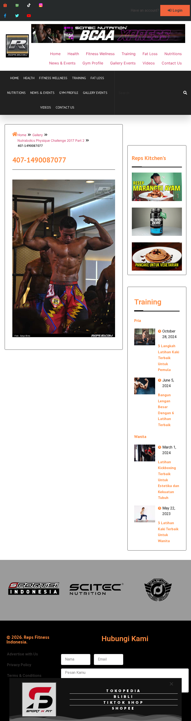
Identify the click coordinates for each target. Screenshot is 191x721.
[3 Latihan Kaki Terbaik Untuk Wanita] (144, 513)
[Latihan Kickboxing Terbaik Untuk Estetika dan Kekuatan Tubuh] (144, 453)
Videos (45, 107)
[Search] (185, 93)
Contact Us (65, 107)
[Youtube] (29, 16)
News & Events (42, 93)
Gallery (37, 135)
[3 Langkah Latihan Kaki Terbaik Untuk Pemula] (144, 337)
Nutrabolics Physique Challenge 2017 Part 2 (50, 140)
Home (14, 78)
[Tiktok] (29, 5)
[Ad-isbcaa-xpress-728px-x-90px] (108, 41)
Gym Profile (68, 93)
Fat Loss (97, 78)
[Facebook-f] (5, 16)
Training (79, 78)
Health (29, 78)
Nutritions (16, 93)
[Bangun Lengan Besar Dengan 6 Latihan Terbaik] (144, 386)
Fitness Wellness (53, 78)
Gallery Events (95, 93)
